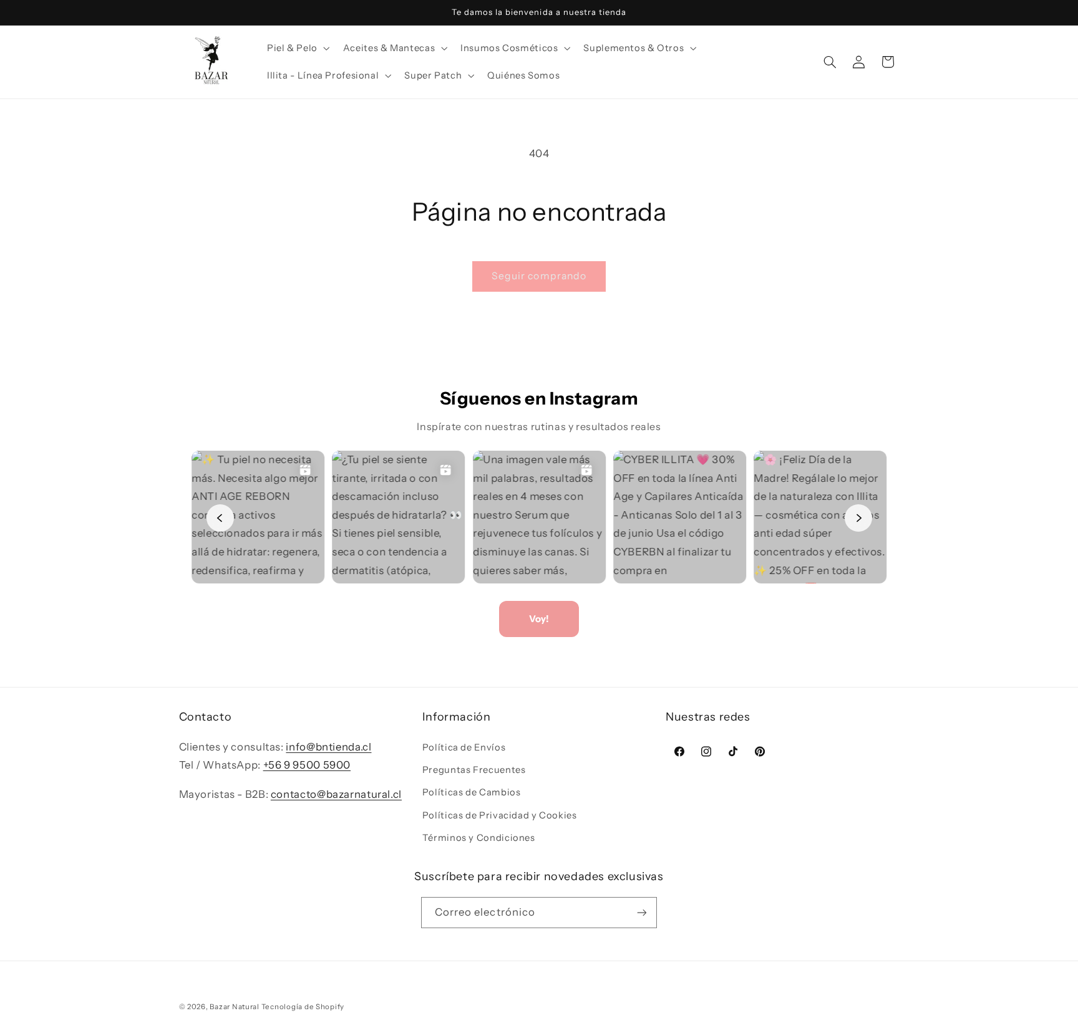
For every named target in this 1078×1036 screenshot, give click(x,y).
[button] (297, 48)
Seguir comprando (539, 276)
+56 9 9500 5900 (307, 765)
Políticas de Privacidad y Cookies (499, 815)
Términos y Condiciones (478, 837)
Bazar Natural (235, 1006)
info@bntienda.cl (328, 747)
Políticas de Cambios (471, 793)
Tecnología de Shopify (302, 1006)
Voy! (539, 619)
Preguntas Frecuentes (474, 769)
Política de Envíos (463, 747)
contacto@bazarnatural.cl (336, 794)
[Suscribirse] (642, 912)
